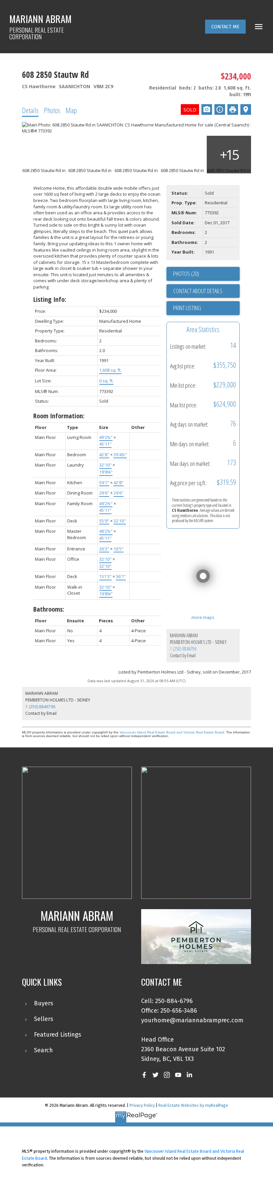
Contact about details (197, 291)
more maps (202, 617)
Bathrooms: (48, 609)
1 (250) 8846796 (183, 649)
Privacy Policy (142, 1105)
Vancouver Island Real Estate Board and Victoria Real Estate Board (172, 732)
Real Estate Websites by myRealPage (193, 1105)
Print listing (187, 308)
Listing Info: (49, 299)
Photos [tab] (52, 110)
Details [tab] (30, 110)
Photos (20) (186, 274)
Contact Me (225, 27)
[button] (225, 27)
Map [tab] (71, 110)
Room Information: (59, 415)
